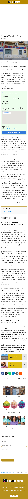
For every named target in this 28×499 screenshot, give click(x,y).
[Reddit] (20, 373)
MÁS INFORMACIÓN (14, 132)
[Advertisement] (14, 19)
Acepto (14, 495)
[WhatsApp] (9, 373)
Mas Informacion (8, 211)
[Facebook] (2, 373)
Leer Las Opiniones (11, 128)
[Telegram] (13, 373)
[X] (6, 373)
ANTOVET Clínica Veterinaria (22, 379)
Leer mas (17, 492)
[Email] (16, 373)
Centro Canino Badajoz (5, 379)
